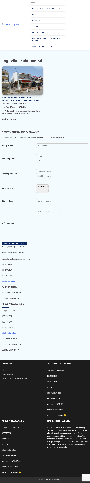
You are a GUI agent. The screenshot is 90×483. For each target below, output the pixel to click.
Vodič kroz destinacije (42, 47)
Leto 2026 (36, 14)
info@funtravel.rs (9, 281)
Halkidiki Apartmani (11, 100)
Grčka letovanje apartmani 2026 (46, 8)
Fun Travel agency (9, 107)
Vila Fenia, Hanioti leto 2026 (14, 104)
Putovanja (36, 20)
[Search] (69, 25)
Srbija (35, 26)
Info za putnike (38, 32)
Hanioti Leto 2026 (31, 100)
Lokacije (4, 370)
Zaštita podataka (7, 374)
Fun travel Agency (52, 480)
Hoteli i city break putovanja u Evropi (46, 39)
